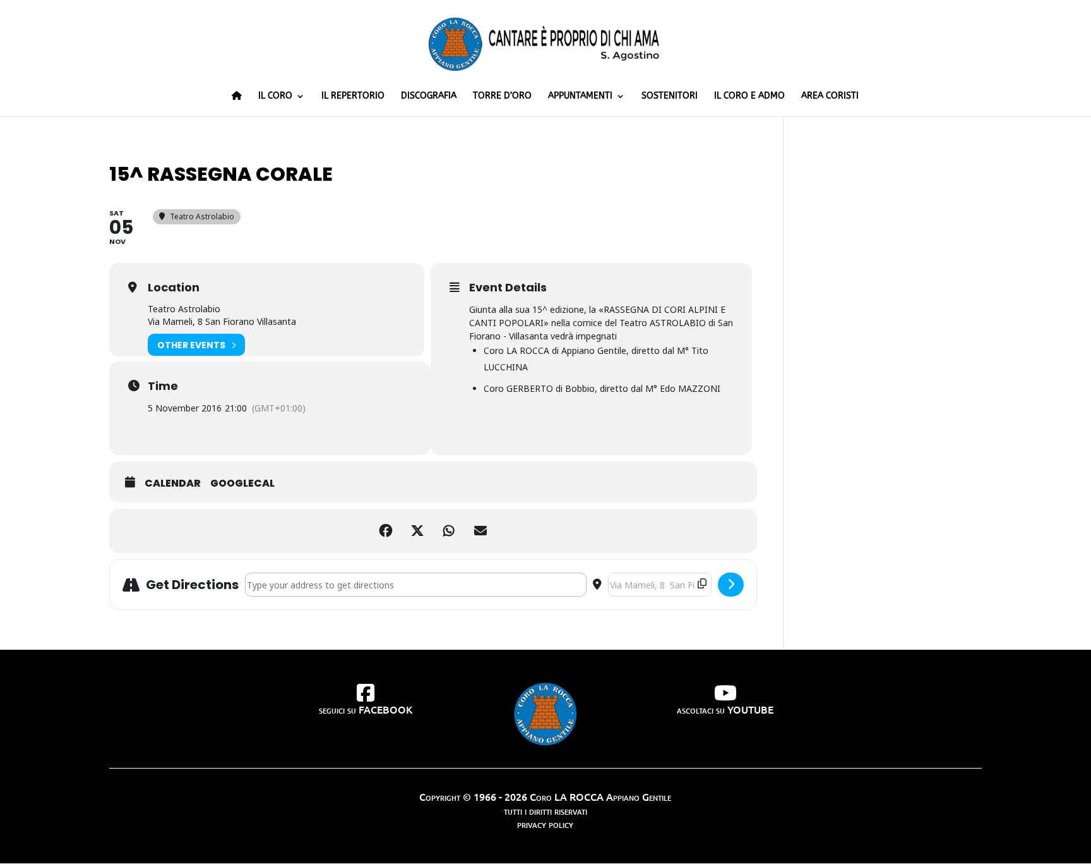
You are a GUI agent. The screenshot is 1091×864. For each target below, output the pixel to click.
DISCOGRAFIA (428, 96)
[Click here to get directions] (731, 585)
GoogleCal (242, 483)
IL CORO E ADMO (749, 96)
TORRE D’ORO (502, 96)
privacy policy (545, 824)
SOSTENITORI (669, 96)
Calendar (173, 483)
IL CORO (275, 96)
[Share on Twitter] (417, 531)
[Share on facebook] (386, 531)
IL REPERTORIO (353, 96)
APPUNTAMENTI (580, 96)
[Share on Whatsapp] (449, 531)
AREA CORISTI (830, 96)
